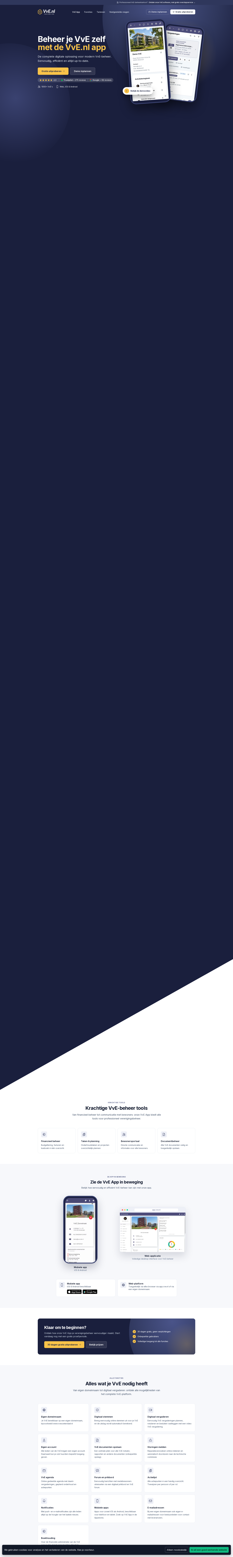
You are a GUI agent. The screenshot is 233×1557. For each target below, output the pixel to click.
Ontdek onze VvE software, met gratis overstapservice (172, 2)
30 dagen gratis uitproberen (62, 1344)
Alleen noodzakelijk (177, 1549)
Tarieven (101, 12)
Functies (88, 12)
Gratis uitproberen (184, 12)
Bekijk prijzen (96, 1344)
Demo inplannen (159, 12)
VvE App (76, 12)
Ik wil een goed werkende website (209, 1549)
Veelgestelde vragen (119, 12)
